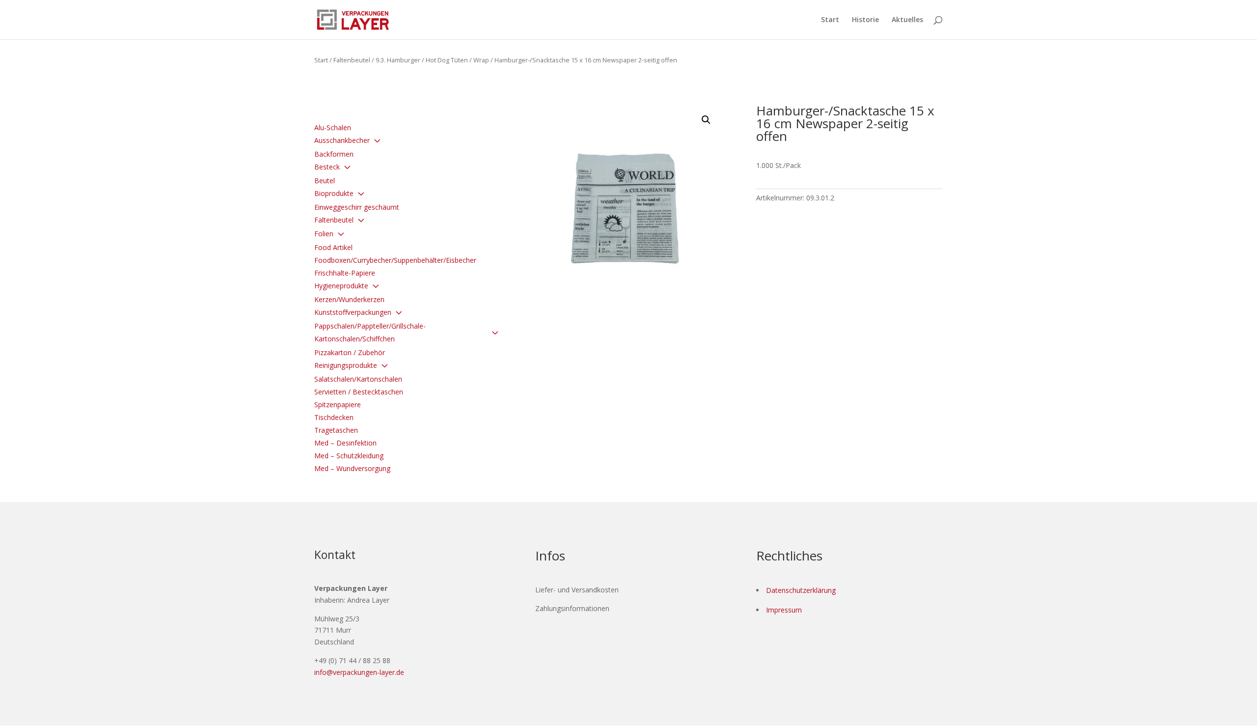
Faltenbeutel (351, 60)
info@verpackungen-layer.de (359, 672)
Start (830, 20)
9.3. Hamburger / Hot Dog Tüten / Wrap (432, 60)
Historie (865, 20)
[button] (706, 120)
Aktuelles (907, 20)
